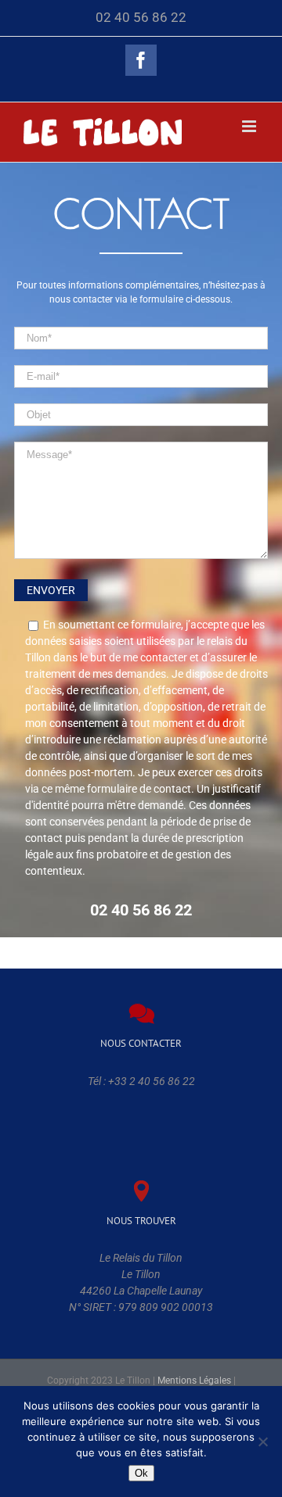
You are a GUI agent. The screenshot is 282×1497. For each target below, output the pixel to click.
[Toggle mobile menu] (250, 126)
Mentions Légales (194, 1380)
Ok (141, 1473)
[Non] (262, 1441)
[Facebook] (141, 60)
